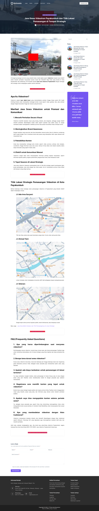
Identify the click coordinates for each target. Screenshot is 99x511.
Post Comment (15, 470)
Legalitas (52, 497)
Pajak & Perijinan (75, 488)
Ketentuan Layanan (75, 500)
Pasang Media (74, 484)
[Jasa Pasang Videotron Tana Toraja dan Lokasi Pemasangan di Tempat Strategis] (69, 83)
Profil (30, 3)
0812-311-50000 (19, 494)
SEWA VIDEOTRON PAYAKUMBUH (49, 15)
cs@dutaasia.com (33, 494)
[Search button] (87, 39)
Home (26, 3)
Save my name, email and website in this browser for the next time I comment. (31, 466)
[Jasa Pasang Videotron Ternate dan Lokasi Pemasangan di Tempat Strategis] (69, 57)
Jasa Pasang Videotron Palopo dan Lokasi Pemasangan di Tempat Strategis (81, 75)
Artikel (48, 3)
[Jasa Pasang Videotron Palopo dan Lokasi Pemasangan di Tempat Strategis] (69, 75)
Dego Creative (53, 508)
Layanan (36, 3)
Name (13, 449)
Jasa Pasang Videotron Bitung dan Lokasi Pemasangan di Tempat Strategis (81, 67)
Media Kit (52, 500)
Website (50, 449)
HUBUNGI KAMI (84, 3)
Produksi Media (74, 483)
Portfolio (42, 3)
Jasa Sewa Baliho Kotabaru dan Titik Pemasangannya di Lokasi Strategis (35, 326)
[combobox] (76, 39)
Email (31, 449)
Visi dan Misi (53, 499)
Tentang (52, 495)
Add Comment (15, 454)
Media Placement (75, 486)
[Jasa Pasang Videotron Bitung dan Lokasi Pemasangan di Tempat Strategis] (69, 67)
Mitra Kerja (73, 499)
